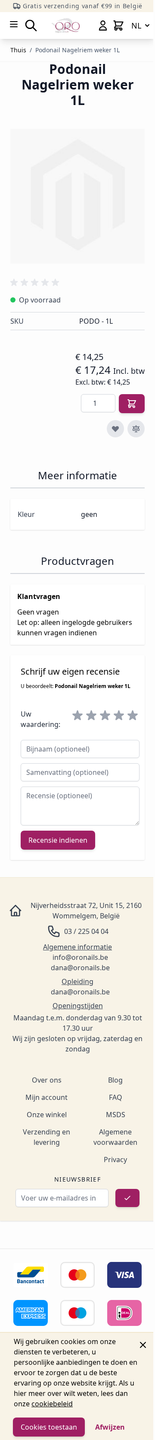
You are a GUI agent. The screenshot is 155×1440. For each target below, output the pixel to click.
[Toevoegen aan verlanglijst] (115, 428)
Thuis (18, 50)
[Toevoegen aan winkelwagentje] (132, 403)
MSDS (115, 1114)
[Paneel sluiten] (143, 1345)
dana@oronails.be (80, 967)
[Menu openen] (13, 24)
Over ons (47, 1080)
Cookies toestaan (49, 1427)
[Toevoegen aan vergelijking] (136, 428)
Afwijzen (110, 1427)
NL (136, 25)
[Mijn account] (103, 25)
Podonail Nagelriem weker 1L (77, 50)
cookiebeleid (52, 1403)
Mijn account (46, 1097)
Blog (115, 1080)
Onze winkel (47, 1114)
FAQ (115, 1097)
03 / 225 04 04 (86, 931)
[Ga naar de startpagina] (66, 25)
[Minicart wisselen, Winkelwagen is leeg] (118, 25)
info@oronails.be (80, 957)
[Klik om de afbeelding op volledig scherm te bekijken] (77, 196)
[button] (36, 282)
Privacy (115, 1159)
